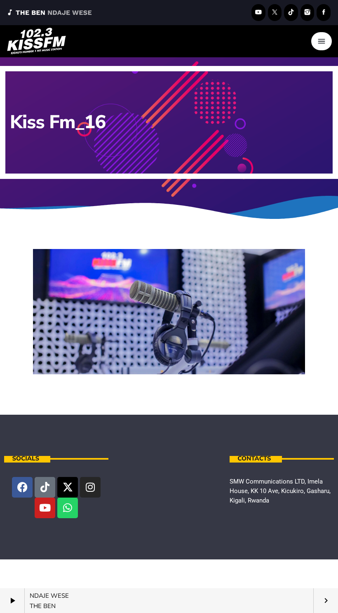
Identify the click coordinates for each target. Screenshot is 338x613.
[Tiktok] (45, 487)
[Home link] (36, 41)
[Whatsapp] (67, 508)
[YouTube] (258, 12)
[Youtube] (45, 508)
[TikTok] (291, 12)
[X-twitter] (67, 487)
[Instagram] (307, 12)
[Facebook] (324, 12)
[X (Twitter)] (275, 12)
